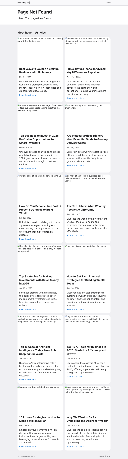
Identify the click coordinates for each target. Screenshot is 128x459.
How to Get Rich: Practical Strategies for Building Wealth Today (86, 280)
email (108, 456)
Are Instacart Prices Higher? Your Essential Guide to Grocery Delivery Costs (87, 139)
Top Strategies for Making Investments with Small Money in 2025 (39, 280)
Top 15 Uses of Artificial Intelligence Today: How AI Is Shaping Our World (37, 350)
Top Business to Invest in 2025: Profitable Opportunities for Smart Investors (39, 139)
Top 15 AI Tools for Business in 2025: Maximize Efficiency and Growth (86, 350)
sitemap (101, 456)
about (108, 3)
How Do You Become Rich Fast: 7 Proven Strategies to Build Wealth (40, 210)
